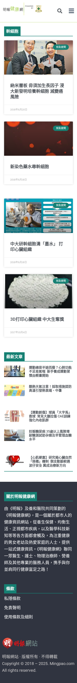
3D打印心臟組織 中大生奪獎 (37, 319)
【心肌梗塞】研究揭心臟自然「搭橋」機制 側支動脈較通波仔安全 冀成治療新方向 (50, 461)
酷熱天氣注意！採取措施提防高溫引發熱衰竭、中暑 (50, 388)
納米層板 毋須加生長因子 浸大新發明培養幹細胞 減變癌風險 (37, 91)
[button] (71, 11)
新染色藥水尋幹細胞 (29, 166)
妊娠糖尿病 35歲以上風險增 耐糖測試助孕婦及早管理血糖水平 (50, 435)
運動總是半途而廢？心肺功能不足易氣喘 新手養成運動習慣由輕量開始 (50, 371)
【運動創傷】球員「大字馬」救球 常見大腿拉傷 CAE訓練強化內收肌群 (50, 416)
